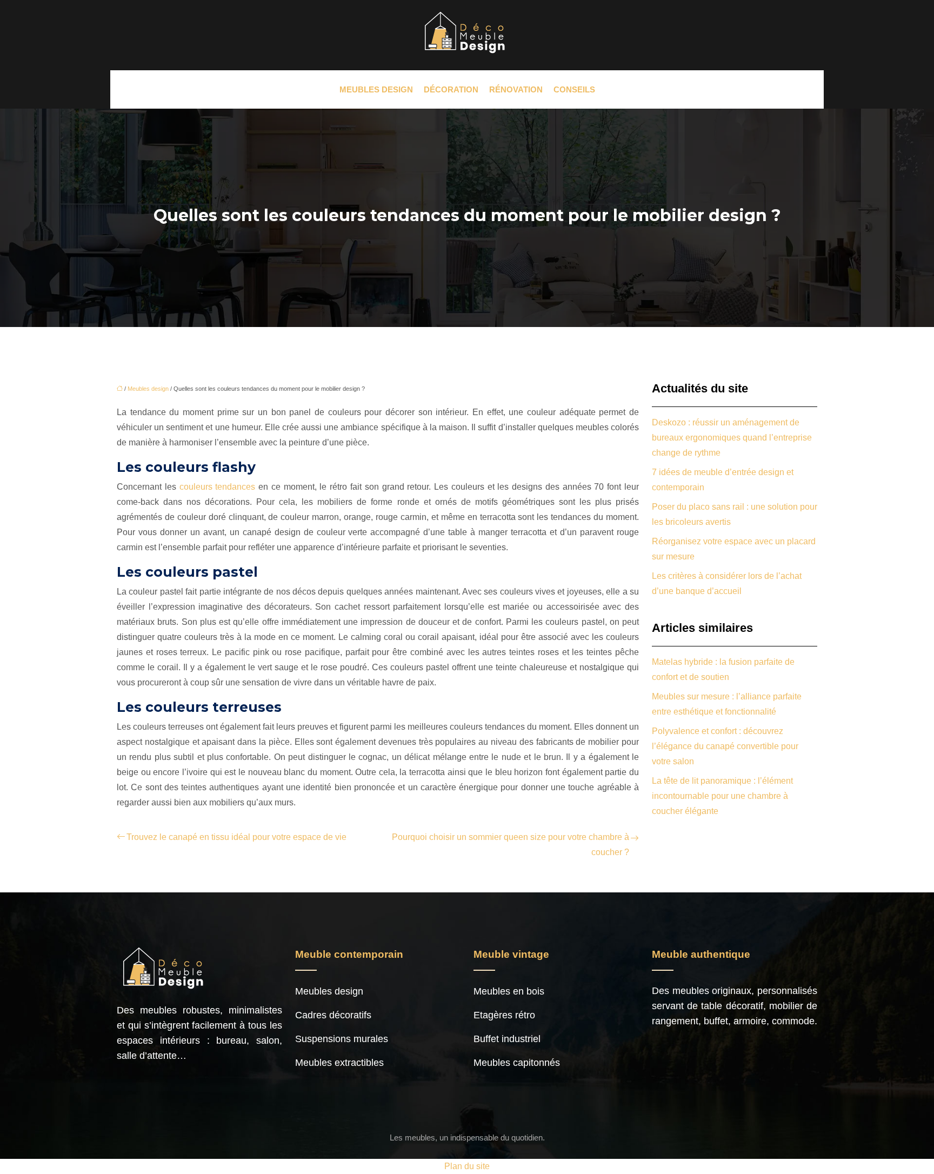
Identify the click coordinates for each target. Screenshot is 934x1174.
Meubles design (376, 89)
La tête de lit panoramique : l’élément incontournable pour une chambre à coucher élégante (722, 796)
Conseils (574, 89)
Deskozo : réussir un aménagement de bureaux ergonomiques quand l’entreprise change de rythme (732, 437)
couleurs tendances (216, 486)
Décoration (451, 89)
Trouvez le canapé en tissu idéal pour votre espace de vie (236, 837)
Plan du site (467, 1166)
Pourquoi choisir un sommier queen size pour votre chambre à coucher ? (510, 844)
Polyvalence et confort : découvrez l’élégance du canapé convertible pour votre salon (725, 746)
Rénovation (516, 89)
